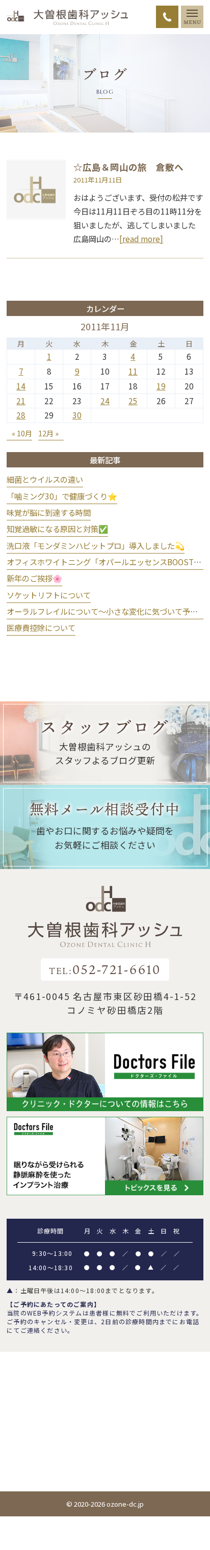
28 (20, 415)
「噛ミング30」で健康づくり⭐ (62, 496)
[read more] (141, 238)
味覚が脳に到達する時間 (49, 512)
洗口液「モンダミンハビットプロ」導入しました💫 (96, 545)
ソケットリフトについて (49, 594)
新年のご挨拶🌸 (34, 578)
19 (161, 385)
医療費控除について (41, 627)
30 (77, 415)
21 (20, 400)
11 (133, 371)
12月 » (48, 433)
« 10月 (22, 433)
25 (133, 400)
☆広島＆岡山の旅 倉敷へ (128, 167)
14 (20, 385)
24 (105, 400)
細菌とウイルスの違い (45, 479)
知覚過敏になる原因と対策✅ (57, 528)
